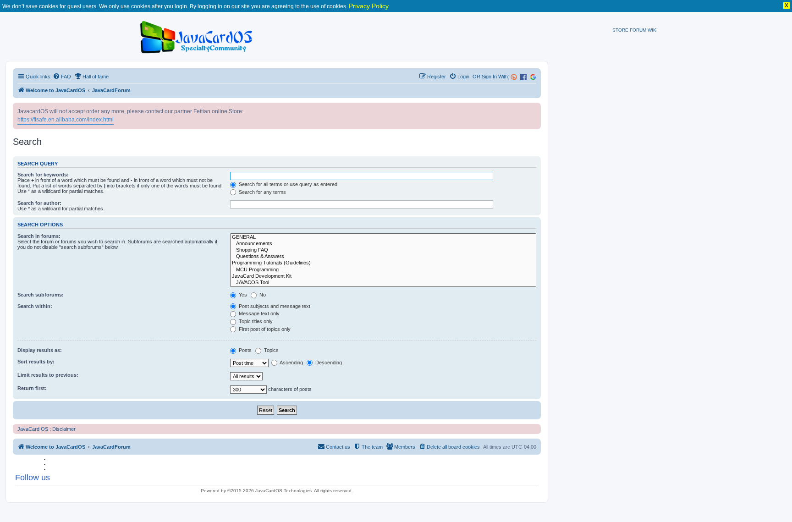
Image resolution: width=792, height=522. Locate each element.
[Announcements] (383, 244)
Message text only (258, 313)
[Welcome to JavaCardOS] (196, 35)
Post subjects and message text (273, 306)
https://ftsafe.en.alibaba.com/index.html (65, 119)
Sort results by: (36, 361)
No (262, 294)
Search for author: (39, 203)
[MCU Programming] (383, 270)
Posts (244, 350)
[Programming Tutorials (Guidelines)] (383, 263)
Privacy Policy (369, 6)
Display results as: (39, 350)
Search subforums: (40, 294)
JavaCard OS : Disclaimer (46, 429)
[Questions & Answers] (383, 256)
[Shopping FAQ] (383, 250)
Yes (242, 294)
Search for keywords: (43, 174)
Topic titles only (255, 321)
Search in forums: (38, 236)
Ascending (291, 362)
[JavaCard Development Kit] (383, 276)
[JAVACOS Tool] (383, 283)
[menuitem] (62, 76)
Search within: (34, 306)
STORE (620, 30)
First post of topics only (264, 329)
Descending (328, 362)
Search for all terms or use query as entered (287, 184)
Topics (271, 350)
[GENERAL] (383, 237)
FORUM (638, 30)
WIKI (653, 30)
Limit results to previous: (47, 375)
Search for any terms (261, 192)
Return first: (32, 388)
